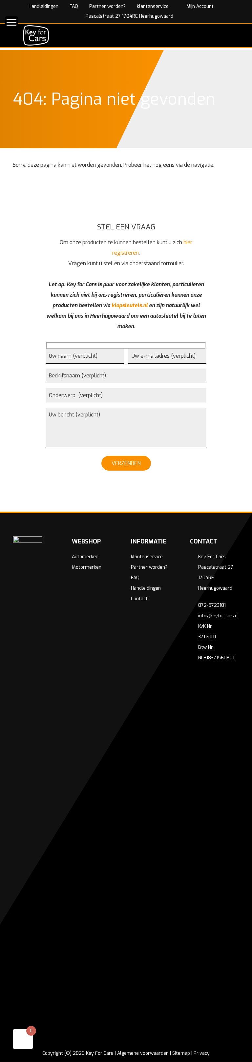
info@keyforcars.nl (218, 616)
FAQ (74, 6)
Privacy (202, 1053)
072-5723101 (212, 605)
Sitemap (181, 1053)
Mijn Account (199, 6)
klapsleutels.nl (130, 305)
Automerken (85, 557)
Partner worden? (107, 6)
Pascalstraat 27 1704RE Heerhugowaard (128, 16)
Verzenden (126, 463)
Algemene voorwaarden (143, 1053)
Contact (139, 599)
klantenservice (153, 6)
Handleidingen (43, 6)
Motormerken (86, 567)
